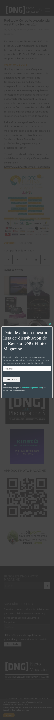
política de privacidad (32, 387)
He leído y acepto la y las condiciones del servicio (24, 389)
